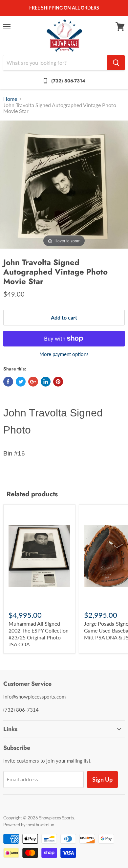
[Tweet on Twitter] (21, 382)
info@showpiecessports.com (34, 697)
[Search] (116, 62)
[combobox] (55, 62)
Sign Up (102, 779)
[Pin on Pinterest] (58, 382)
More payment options (64, 354)
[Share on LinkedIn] (46, 382)
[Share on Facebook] (8, 382)
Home (10, 99)
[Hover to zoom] (64, 184)
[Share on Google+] (33, 382)
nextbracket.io (41, 824)
